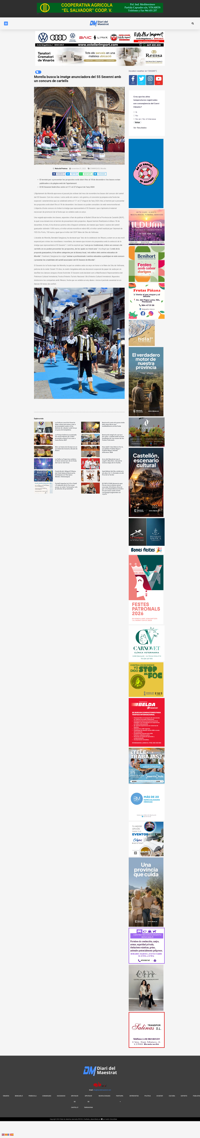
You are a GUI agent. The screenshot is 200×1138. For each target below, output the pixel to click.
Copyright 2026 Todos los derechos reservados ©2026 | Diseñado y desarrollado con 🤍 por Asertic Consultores (83, 1119)
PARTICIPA (119, 1096)
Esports (184, 1096)
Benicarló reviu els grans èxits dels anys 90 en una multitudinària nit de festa (113, 424)
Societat (159, 1096)
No (136, 115)
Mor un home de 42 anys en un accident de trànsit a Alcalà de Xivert (66, 448)
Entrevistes (134, 1096)
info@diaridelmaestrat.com (102, 1090)
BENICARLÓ (19, 1096)
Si (136, 112)
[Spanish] (12, 1134)
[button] (6, 23)
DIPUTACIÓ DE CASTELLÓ (74, 1101)
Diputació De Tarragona (88, 1101)
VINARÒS (6, 1096)
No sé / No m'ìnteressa (145, 119)
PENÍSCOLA (32, 1096)
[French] (9, 1134)
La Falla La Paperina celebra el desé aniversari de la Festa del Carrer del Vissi (66, 461)
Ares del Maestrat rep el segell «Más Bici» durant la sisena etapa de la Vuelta (112, 461)
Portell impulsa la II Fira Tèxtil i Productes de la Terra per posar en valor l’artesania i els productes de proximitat (66, 486)
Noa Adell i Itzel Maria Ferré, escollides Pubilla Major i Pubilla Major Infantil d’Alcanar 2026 (112, 449)
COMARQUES (95, 168)
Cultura (172, 1096)
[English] (3, 1134)
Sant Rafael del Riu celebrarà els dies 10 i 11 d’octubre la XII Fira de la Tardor (113, 473)
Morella (103, 168)
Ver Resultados (140, 128)
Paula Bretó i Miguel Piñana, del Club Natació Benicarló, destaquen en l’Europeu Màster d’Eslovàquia (65, 474)
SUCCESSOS (61, 1096)
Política (147, 1096)
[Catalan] (6, 1134)
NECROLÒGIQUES (104, 1096)
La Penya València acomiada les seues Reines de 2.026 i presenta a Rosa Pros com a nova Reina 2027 (66, 437)
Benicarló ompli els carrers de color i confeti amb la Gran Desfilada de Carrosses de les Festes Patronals (113, 437)
